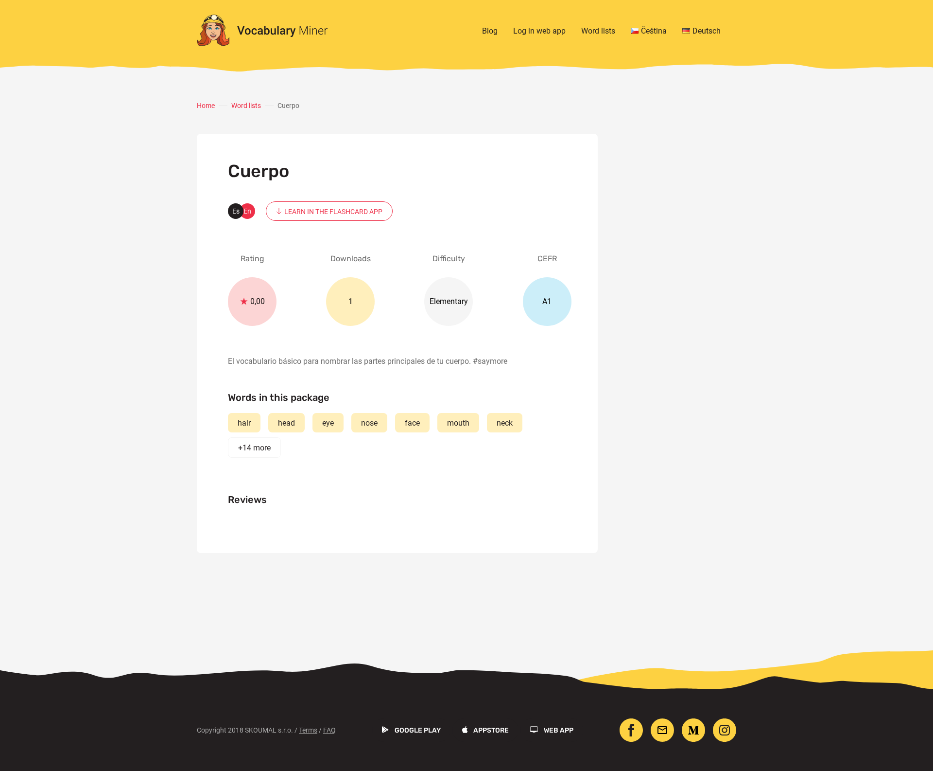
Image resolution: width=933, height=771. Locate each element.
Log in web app (539, 31)
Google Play (418, 730)
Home (206, 105)
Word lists (598, 31)
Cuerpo (288, 105)
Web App (558, 730)
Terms (308, 730)
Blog (490, 31)
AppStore (491, 730)
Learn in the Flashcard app (333, 211)
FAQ (329, 730)
